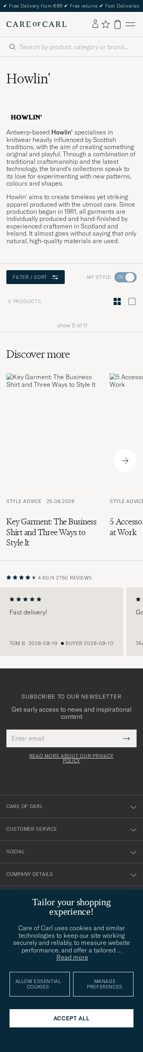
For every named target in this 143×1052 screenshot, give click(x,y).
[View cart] (117, 24)
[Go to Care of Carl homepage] (36, 24)
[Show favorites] (105, 24)
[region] (71, 621)
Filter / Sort (30, 277)
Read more (72, 957)
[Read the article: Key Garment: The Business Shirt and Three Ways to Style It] (51, 460)
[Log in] (95, 24)
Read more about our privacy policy (71, 758)
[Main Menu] (130, 24)
